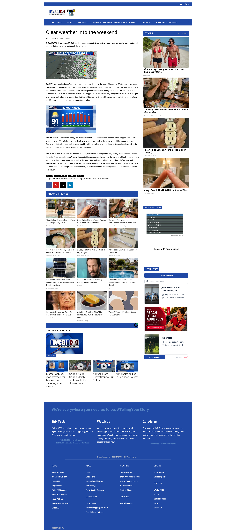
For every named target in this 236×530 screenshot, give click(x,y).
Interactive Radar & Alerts (130, 477)
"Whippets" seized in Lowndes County (127, 375)
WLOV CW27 (159, 490)
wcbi (94, 178)
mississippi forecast (82, 178)
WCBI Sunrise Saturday (95, 490)
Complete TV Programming (166, 249)
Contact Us (56, 481)
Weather (82, 22)
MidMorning (90, 485)
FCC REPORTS (117, 457)
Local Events (91, 503)
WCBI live (173, 22)
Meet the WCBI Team (60, 503)
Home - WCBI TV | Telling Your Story (62, 12)
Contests (94, 22)
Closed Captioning (103, 457)
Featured (50, 176)
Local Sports (159, 472)
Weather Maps (126, 490)
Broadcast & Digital (59, 477)
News (59, 22)
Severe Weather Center (129, 481)
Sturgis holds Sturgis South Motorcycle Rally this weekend (79, 378)
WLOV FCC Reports (59, 494)
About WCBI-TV (58, 472)
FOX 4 (156, 494)
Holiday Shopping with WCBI (97, 507)
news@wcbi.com (78, 440)
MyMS (156, 503)
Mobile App (154, 443)
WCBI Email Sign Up (168, 443)
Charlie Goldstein (64, 38)
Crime (88, 472)
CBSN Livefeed (160, 499)
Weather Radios (126, 485)
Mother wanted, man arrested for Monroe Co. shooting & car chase (55, 380)
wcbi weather (103, 178)
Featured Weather (60, 176)
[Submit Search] (189, 22)
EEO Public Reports (130, 457)
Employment (57, 485)
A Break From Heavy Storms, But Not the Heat (103, 377)
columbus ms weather (62, 178)
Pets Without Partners (94, 512)
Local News (72, 176)
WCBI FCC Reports (59, 490)
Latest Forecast (126, 472)
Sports (70, 22)
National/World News (94, 481)
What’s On (158, 507)
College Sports (160, 477)
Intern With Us (57, 499)
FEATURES (107, 22)
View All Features (126, 503)
